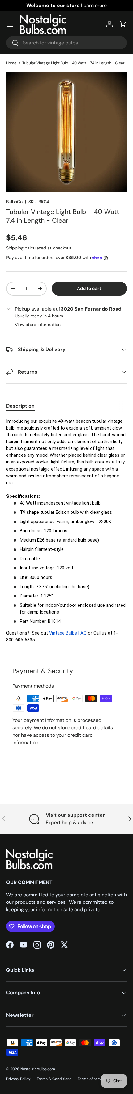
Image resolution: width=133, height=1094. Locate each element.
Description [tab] (20, 406)
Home (11, 63)
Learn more (94, 5)
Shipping (15, 248)
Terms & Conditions (54, 1078)
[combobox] (66, 42)
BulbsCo (14, 201)
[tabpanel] (66, 534)
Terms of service (92, 1078)
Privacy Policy (18, 1078)
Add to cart (89, 288)
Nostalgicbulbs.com (37, 1069)
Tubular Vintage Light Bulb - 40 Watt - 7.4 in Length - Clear (73, 63)
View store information (38, 324)
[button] (123, 24)
